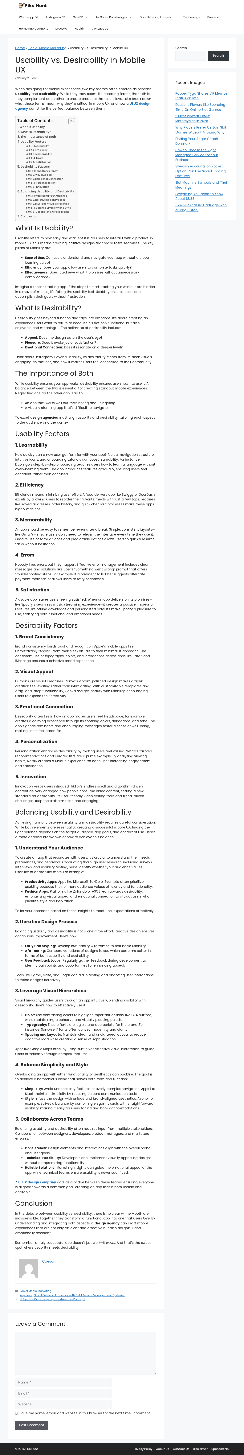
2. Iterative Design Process (49, 199)
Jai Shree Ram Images (111, 17)
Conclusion (28, 216)
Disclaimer (200, 1449)
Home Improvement (33, 29)
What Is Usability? (33, 127)
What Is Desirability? (35, 132)
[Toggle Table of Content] (70, 121)
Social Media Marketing (47, 48)
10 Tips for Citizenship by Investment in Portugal (52, 1299)
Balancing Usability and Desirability (47, 191)
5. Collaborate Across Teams (51, 211)
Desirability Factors (35, 167)
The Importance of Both (38, 137)
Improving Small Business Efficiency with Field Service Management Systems (72, 1295)
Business (213, 17)
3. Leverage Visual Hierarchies (51, 203)
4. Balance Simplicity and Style (52, 207)
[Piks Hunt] (32, 5)
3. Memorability (42, 154)
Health (79, 29)
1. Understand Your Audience (49, 195)
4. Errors (38, 158)
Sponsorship (220, 1449)
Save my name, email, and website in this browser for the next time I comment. (85, 1413)
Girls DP (78, 17)
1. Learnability (40, 146)
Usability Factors (33, 142)
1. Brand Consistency (44, 171)
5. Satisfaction (42, 162)
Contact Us (100, 29)
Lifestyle (61, 29)
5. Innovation (41, 186)
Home (20, 48)
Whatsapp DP (29, 17)
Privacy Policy (143, 1449)
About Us (162, 1449)
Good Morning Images (155, 17)
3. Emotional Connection (48, 178)
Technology (191, 17)
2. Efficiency (40, 150)
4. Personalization (44, 182)
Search (181, 48)
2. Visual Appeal (42, 174)
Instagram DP (55, 17)
